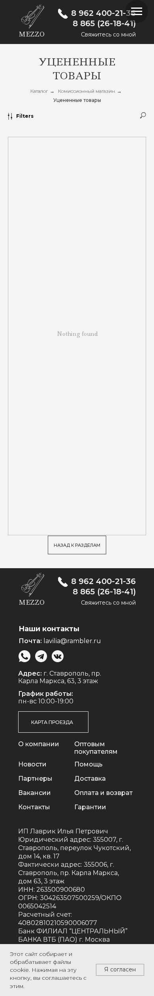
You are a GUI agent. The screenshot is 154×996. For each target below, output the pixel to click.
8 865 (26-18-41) (104, 23)
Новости (32, 764)
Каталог (39, 91)
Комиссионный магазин (86, 91)
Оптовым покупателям (96, 747)
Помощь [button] (88, 764)
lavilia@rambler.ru (72, 641)
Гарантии (90, 807)
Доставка (90, 778)
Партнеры (35, 778)
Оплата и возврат (103, 793)
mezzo (32, 34)
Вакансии (34, 793)
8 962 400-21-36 (103, 13)
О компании (38, 744)
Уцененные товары (77, 100)
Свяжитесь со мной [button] (108, 34)
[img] (63, 14)
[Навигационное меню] (136, 11)
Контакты (34, 807)
